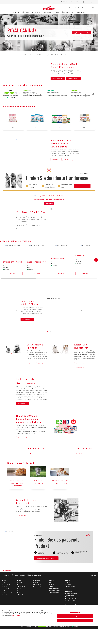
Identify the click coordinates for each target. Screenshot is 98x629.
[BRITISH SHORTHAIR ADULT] (13, 260)
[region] (49, 615)
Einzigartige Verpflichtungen (68, 590)
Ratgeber (4, 590)
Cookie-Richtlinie (16, 615)
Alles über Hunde (21, 586)
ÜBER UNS (67, 580)
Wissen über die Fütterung (71, 593)
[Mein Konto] (96, 7)
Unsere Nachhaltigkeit (70, 600)
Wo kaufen (6, 575)
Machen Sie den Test (81, 186)
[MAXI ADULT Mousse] (61, 260)
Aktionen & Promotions (54, 590)
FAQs (50, 582)
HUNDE (19, 580)
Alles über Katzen (6, 586)
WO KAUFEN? (36, 580)
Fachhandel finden (37, 582)
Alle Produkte (5, 594)
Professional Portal (19, 575)
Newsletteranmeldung (54, 588)
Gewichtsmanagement (7, 592)
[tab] (16, 12)
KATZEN (4, 580)
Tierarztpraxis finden (38, 586)
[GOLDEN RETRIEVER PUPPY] (37, 260)
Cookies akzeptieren (75, 616)
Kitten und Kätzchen (6, 584)
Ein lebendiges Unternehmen (68, 583)
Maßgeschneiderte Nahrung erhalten (78, 32)
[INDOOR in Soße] (85, 260)
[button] (96, 260)
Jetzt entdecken (49, 203)
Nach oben (93, 575)
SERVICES (51, 580)
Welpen (19, 584)
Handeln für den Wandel (70, 598)
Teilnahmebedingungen (54, 592)
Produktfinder (5, 582)
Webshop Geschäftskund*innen (71, 2)
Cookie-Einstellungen (6, 570)
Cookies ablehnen (75, 620)
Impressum (67, 602)
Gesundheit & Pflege (6, 588)
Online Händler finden (38, 584)
